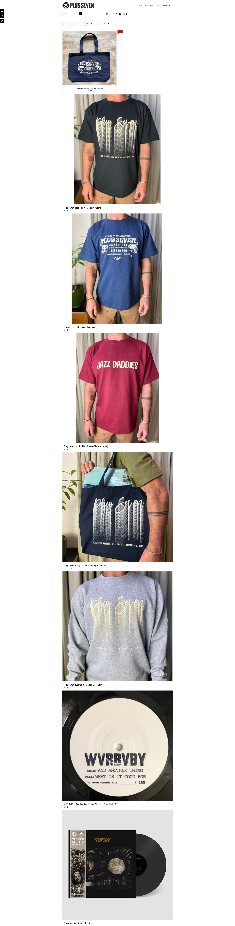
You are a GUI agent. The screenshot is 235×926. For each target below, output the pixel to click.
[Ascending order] (83, 24)
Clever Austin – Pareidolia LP (77, 923)
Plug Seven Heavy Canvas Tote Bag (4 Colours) (85, 565)
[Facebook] (2, 16)
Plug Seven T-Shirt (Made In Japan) (80, 327)
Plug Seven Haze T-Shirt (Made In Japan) (82, 207)
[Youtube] (2, 11)
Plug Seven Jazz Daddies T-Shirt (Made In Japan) (86, 446)
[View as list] (108, 24)
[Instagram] (2, 21)
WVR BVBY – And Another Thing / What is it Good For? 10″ (90, 804)
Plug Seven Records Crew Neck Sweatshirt (83, 685)
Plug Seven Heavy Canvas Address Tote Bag (89, 88)
